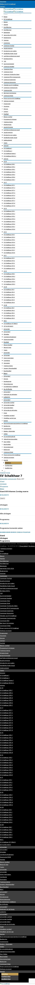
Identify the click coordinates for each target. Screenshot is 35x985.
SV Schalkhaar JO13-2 (9, 237)
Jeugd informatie (8, 127)
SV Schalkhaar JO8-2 (9, 311)
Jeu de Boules (8, 389)
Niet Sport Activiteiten (10, 93)
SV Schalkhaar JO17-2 (9, 188)
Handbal (6, 342)
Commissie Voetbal (9, 46)
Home (5, 17)
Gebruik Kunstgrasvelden (10, 439)
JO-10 (5, 271)
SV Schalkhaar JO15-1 (9, 211)
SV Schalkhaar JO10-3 (9, 279)
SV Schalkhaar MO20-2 (10, 156)
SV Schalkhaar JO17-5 (9, 196)
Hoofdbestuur (7, 27)
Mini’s (5, 321)
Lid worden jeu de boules (10, 410)
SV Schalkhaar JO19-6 (9, 177)
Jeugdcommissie (8, 49)
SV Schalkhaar (8, 19)
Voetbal (6, 114)
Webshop (8, 463)
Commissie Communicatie (10, 88)
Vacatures (3, 2)
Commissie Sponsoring (10, 82)
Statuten (6, 40)
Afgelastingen (7, 125)
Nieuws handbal (8, 345)
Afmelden (6, 334)
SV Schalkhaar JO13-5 (9, 245)
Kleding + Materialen (9, 431)
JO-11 (5, 255)
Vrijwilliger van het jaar (10, 418)
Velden (6, 434)
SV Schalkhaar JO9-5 (9, 300)
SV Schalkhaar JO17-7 (9, 201)
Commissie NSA (8, 90)
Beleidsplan (7, 33)
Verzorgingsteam (8, 447)
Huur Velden (7, 442)
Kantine (6, 421)
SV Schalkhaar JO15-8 (9, 229)
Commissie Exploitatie (10, 80)
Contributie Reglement (10, 337)
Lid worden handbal (9, 405)
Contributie (7, 361)
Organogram (7, 104)
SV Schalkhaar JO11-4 (9, 266)
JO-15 (5, 209)
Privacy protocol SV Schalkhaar (12, 99)
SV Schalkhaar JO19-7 (9, 180)
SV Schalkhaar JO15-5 (9, 222)
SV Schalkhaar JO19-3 (9, 170)
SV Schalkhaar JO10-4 (9, 282)
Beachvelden (7, 445)
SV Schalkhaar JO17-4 (9, 193)
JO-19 (5, 162)
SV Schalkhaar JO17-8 (9, 203)
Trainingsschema (8, 122)
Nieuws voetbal (8, 117)
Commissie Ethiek (8, 96)
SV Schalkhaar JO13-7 (9, 250)
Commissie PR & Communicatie (12, 77)
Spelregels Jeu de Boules (10, 395)
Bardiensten (7, 426)
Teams (5, 143)
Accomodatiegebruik (9, 437)
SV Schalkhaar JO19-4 (9, 172)
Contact (2, 7)
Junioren (6, 159)
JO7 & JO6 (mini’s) (8, 326)
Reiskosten (7, 450)
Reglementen (7, 38)
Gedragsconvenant (9, 101)
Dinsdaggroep (7, 382)
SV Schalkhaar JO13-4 (9, 242)
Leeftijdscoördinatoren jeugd (12, 56)
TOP (5, 61)
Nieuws (6, 22)
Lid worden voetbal (9, 403)
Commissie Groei (8, 72)
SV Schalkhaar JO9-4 (9, 297)
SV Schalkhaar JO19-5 (9, 175)
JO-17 (5, 183)
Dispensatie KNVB (8, 340)
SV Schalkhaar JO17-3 (9, 190)
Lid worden (7, 329)
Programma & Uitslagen (10, 120)
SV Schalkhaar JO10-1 (9, 274)
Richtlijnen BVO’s (8, 59)
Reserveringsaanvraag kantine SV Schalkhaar (16, 424)
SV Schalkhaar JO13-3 (9, 240)
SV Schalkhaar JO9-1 (9, 290)
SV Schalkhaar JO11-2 (9, 261)
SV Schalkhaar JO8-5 (9, 318)
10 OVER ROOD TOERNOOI (11, 387)
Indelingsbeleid (8, 140)
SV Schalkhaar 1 (8, 148)
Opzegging (7, 363)
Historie (6, 109)
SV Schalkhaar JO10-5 (9, 284)
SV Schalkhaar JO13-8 (9, 253)
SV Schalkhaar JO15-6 (9, 224)
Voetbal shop (8, 466)
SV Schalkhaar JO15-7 (9, 227)
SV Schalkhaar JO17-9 (9, 206)
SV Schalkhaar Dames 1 (10, 154)
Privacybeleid (24, 546)
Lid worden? (7, 332)
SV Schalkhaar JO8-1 (9, 308)
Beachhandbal (7, 371)
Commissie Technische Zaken (11, 75)
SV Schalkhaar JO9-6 (9, 303)
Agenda (6, 25)
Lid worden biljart (8, 408)
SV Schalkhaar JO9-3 (9, 295)
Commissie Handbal (9, 67)
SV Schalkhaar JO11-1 (9, 258)
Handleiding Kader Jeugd (10, 54)
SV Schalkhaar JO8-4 (9, 316)
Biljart (5, 373)
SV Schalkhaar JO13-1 (9, 235)
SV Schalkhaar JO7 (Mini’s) (11, 324)
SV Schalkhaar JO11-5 (9, 269)
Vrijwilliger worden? (9, 416)
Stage (5, 413)
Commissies (7, 43)
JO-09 (5, 287)
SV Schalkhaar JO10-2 (9, 277)
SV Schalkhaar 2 (8, 151)
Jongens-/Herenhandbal (10, 368)
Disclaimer (32, 546)
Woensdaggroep (8, 384)
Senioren (6, 146)
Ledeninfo (7, 397)
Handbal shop (8, 468)
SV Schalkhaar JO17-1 (9, 185)
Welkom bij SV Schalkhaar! (8, 4)
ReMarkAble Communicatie (8, 479)
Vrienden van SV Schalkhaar (11, 85)
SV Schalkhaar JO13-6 (9, 248)
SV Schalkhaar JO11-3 (9, 263)
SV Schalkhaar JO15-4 (9, 219)
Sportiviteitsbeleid (9, 64)
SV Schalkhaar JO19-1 (9, 164)
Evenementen (7, 429)
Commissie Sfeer (8, 69)
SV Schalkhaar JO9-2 (9, 292)
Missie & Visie (7, 348)
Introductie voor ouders (10, 51)
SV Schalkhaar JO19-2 (9, 167)
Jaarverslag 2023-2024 (10, 35)
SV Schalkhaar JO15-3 (9, 216)
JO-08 (5, 305)
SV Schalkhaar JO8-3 (9, 313)
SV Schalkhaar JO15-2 (9, 214)
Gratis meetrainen (9, 358)
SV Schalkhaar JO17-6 (9, 198)
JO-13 (5, 232)
